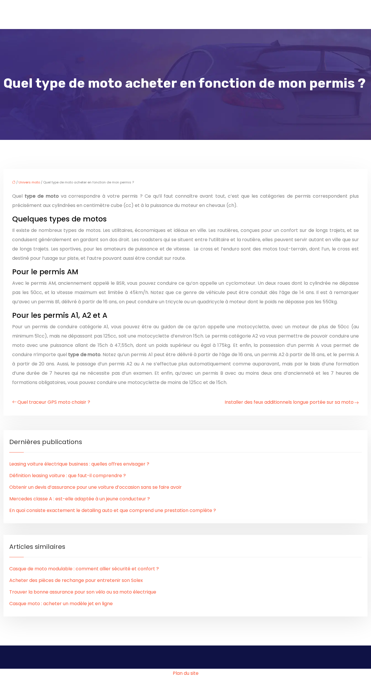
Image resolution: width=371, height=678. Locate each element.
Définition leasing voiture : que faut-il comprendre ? (67, 475)
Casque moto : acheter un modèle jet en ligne (61, 603)
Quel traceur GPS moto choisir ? (53, 402)
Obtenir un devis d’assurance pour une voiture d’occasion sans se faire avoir (95, 487)
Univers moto (29, 182)
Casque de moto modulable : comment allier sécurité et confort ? (84, 568)
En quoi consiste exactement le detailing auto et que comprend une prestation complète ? (112, 510)
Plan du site (186, 673)
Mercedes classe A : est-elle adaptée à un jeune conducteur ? (79, 498)
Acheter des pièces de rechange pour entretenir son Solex (76, 580)
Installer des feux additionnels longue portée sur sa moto (289, 402)
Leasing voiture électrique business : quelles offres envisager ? (79, 464)
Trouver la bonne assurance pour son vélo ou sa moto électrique (82, 592)
